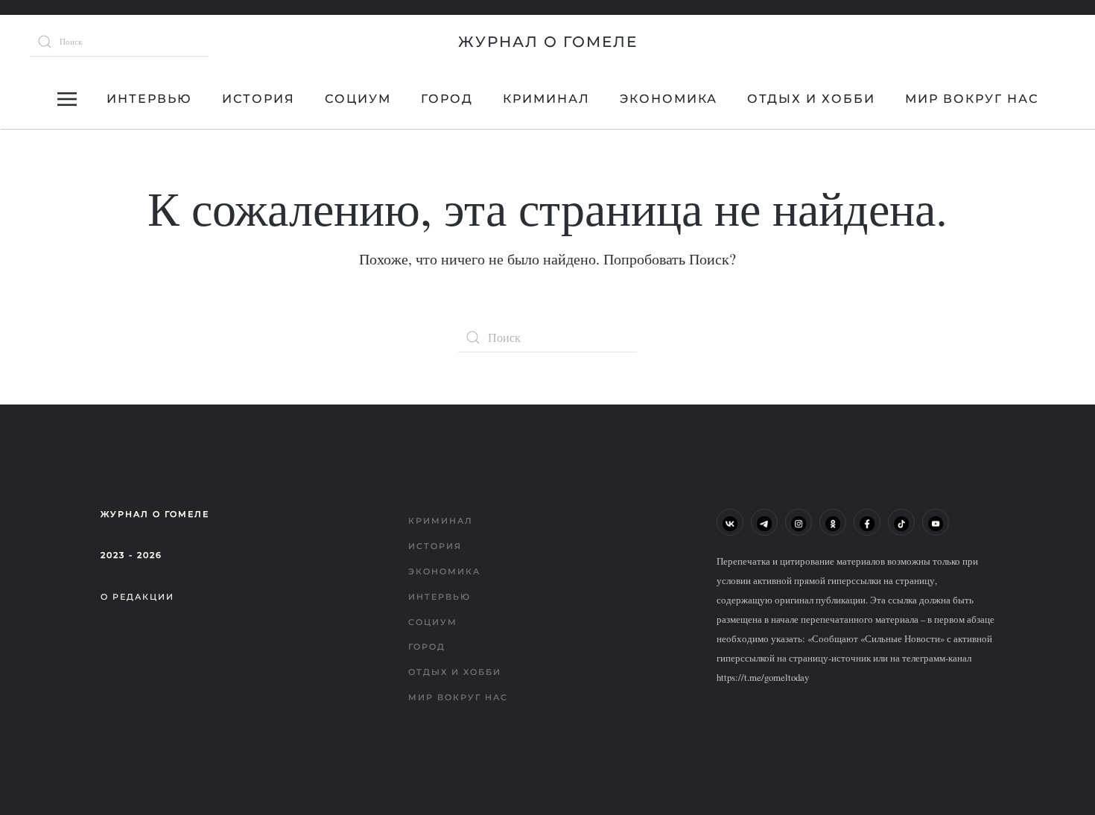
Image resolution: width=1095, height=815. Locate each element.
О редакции (137, 597)
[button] (67, 99)
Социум (358, 99)
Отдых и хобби (811, 99)
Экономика (668, 99)
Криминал (546, 99)
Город (447, 99)
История (258, 99)
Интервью (149, 99)
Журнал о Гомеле (548, 42)
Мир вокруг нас (971, 99)
